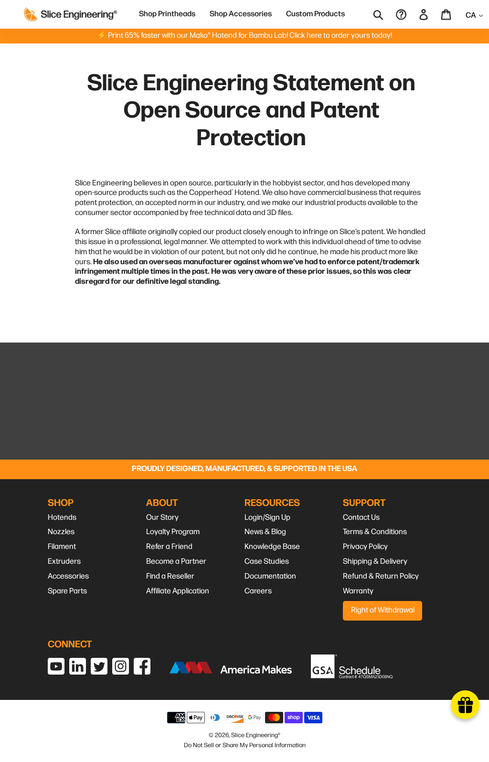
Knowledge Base (272, 546)
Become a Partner (176, 561)
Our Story (162, 517)
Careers (258, 591)
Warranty (358, 591)
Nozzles (61, 532)
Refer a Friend (169, 546)
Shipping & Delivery (375, 561)
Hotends (62, 517)
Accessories (68, 576)
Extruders (64, 561)
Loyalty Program (173, 532)
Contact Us (361, 517)
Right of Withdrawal (383, 610)
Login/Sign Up (267, 517)
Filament (62, 546)
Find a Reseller (170, 576)
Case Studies (266, 561)
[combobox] (385, 14)
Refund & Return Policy (381, 576)
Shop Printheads (167, 14)
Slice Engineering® (255, 735)
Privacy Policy (365, 546)
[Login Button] (424, 14)
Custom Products (315, 14)
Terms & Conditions (375, 532)
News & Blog (265, 532)
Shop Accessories (241, 14)
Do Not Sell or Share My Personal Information (245, 745)
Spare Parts (67, 591)
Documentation (270, 576)
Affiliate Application (177, 591)
